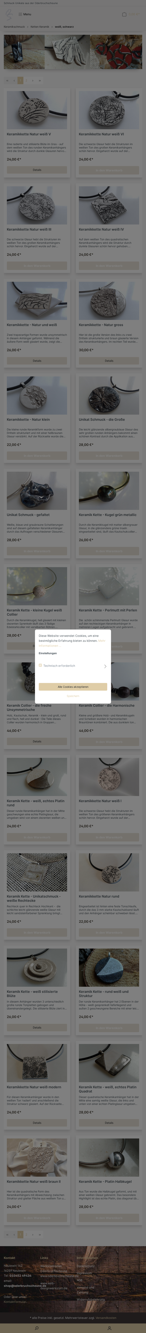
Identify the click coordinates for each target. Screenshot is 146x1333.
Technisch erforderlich (59, 666)
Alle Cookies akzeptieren (73, 686)
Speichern (73, 696)
